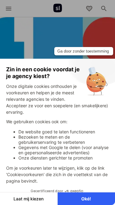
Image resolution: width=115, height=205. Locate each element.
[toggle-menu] (8, 8)
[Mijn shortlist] (89, 8)
